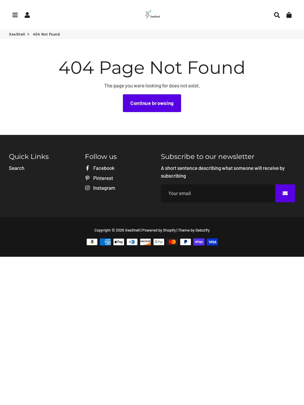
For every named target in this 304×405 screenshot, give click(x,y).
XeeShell (17, 34)
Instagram (103, 188)
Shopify (169, 230)
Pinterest (102, 178)
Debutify (202, 230)
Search (16, 168)
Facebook (103, 168)
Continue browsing (152, 103)
